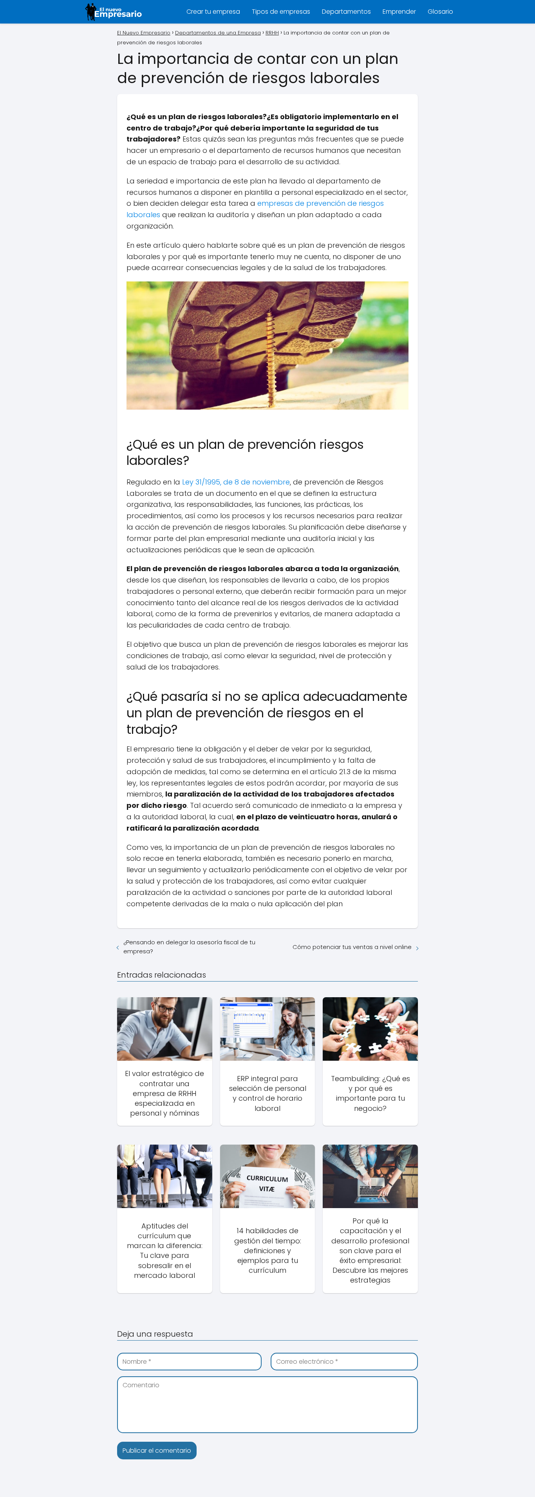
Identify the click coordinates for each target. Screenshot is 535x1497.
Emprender (399, 11)
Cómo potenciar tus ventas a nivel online (352, 947)
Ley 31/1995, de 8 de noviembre (236, 482)
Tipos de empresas (281, 11)
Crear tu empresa (213, 11)
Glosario (440, 11)
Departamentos (346, 11)
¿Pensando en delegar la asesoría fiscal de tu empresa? (189, 946)
